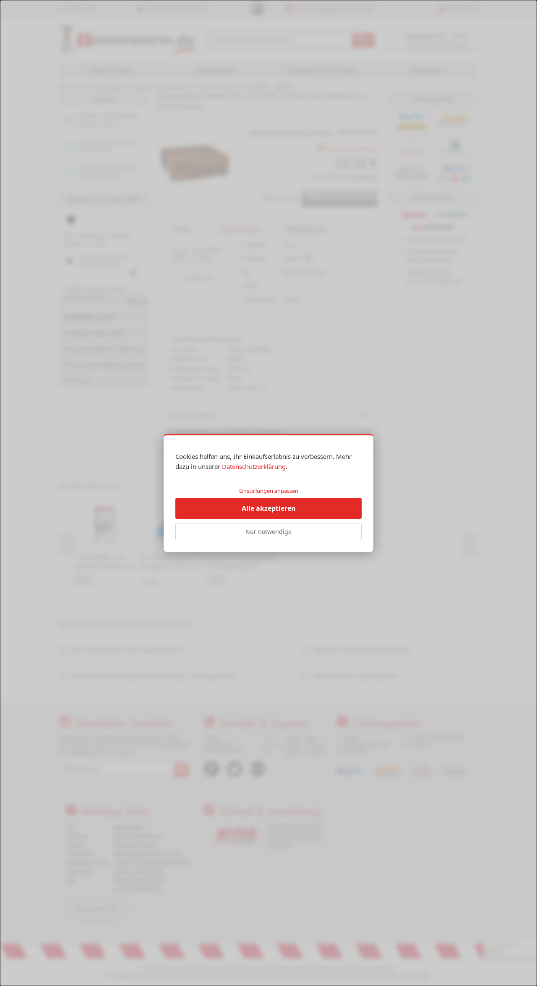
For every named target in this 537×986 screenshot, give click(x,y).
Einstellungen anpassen (268, 490)
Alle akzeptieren (269, 508)
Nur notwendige (268, 532)
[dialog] (268, 493)
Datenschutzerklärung (254, 466)
